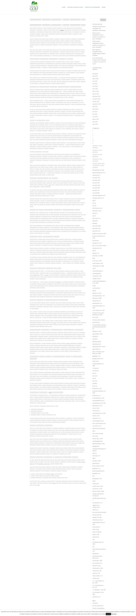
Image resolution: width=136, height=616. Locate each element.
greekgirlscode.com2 (97, 358)
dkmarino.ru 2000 (97, 298)
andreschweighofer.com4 (98, 195)
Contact (104, 7)
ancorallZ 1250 (96, 177)
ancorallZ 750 (95, 190)
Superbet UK (95, 537)
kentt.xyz (94, 386)
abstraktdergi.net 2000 (98, 170)
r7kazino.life (95, 483)
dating (94, 290)
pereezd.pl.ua (95, 463)
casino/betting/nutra (97, 271)
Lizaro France (95, 408)
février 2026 (95, 91)
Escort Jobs (95, 317)
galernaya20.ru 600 (97, 334)
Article (94, 203)
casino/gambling (96, 273)
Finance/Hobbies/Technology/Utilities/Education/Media (99, 327)
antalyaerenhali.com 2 (98, 198)
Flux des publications (97, 605)
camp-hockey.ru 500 (97, 263)
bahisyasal (95, 221)
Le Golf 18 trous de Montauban (92, 7)
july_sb (94, 378)
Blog (93, 258)
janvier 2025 (95, 119)
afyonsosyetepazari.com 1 (99, 172)
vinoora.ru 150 (96, 573)
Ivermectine (95, 370)
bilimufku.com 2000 (97, 256)
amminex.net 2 (96, 175)
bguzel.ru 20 (95, 253)
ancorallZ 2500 (96, 185)
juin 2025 (94, 111)
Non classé (95, 436)
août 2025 (95, 106)
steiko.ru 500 (95, 534)
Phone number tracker (98, 466)
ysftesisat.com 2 (96, 597)
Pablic (94, 458)
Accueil (63, 7)
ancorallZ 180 (95, 183)
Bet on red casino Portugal (99, 245)
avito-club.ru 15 (96, 218)
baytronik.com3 (96, 231)
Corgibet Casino (96, 278)
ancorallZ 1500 (96, 180)
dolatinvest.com (96, 301)
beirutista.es (95, 240)
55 (93, 141)
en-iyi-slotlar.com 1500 (98, 310)
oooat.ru (94, 453)
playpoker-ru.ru (96, 468)
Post (93, 476)
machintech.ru (96, 410)
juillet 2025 (95, 109)
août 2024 (95, 122)
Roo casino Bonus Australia (99, 512)
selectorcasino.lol (97, 515)
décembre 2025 (96, 96)
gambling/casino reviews (98, 346)
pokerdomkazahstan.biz (98, 471)
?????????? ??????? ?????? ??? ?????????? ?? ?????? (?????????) (98, 165)
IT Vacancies (95, 368)
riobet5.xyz (95, 510)
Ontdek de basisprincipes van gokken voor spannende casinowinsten (99, 28)
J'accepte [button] (108, 614)
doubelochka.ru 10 (97, 303)
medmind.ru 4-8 (96, 418)
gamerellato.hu (96, 349)
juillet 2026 (95, 78)
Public (94, 481)
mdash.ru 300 (95, 416)
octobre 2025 (95, 101)
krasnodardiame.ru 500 (98, 398)
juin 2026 (94, 81)
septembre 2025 (96, 104)
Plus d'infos (113, 614)
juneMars (94, 383)
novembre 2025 (96, 99)
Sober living (95, 529)
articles (94, 205)
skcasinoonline (96, 527)
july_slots (94, 381)
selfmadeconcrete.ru (97, 520)
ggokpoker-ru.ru (96, 356)
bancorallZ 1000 (96, 226)
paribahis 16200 (96, 461)
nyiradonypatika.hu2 (97, 441)
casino (94, 268)
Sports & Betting (96, 532)
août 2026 (95, 76)
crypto (94, 285)
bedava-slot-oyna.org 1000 (99, 233)
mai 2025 (94, 114)
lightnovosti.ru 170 (97, 405)
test (93, 546)
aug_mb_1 (95, 213)
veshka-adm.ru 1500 (97, 568)
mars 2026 (95, 89)
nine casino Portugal (97, 433)
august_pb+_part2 (97, 210)
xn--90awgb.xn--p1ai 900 (98, 590)
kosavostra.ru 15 (96, 395)
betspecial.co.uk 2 (97, 248)
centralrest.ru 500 (97, 276)
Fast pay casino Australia (98, 320)
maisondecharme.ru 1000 (98, 413)
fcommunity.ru (96, 322)
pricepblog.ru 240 (97, 478)
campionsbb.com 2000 (98, 266)
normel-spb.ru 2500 (97, 438)
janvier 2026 (95, 94)
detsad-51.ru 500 (96, 293)
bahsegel (94, 223)
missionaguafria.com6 (98, 421)
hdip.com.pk (95, 361)
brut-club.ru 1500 (96, 261)
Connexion (95, 603)
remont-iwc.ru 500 (97, 488)
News (93, 431)
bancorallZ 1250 (96, 228)
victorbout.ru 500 (96, 571)
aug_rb (94, 216)
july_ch (94, 373)
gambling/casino (96, 344)
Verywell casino (96, 565)
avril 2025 (95, 116)
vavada (62, 30)
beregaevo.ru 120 (96, 243)
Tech (93, 539)
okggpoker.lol (95, 446)
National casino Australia (98, 428)
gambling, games (96, 341)
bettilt (94, 250)
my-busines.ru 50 (96, 426)
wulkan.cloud (95, 578)
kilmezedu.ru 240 (96, 388)
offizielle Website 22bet (98, 443)
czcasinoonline (96, 288)
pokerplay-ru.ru (96, 473)
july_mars (94, 376)
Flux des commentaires (98, 608)
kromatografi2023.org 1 (98, 400)
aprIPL (94, 200)
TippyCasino (95, 553)
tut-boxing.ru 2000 (97, 560)
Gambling (94, 339)
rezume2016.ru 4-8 (97, 503)
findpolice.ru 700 (96, 331)
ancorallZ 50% (96, 188)
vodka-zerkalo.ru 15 (97, 576)
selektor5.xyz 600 (97, 517)
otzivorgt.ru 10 (96, 456)
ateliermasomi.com (97, 208)
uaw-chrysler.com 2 (97, 563)
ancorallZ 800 (95, 193)
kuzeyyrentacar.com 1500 (99, 403)
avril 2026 (95, 86)
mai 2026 (94, 83)
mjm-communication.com (99, 423)
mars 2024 (95, 124)
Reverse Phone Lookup (98, 491)
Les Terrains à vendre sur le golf (75, 7)
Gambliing (95, 336)
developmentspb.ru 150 (98, 296)
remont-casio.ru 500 (97, 486)
